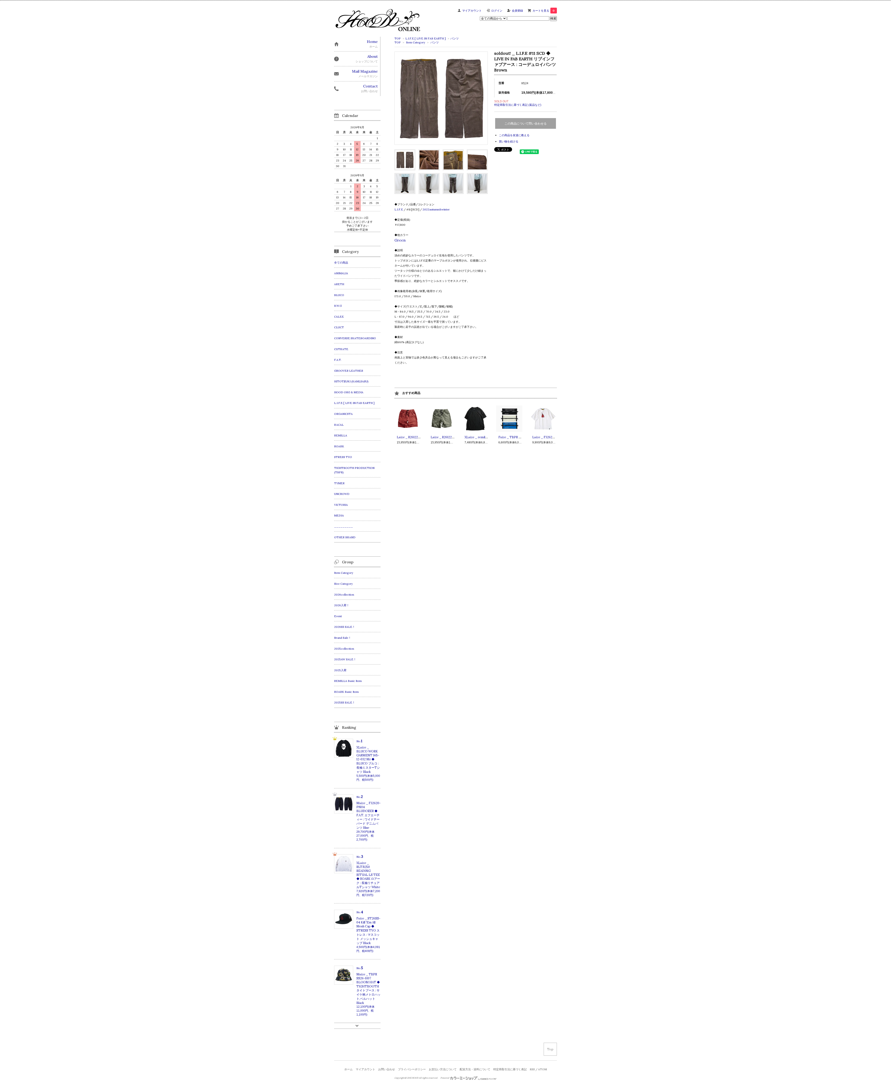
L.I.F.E (398, 209)
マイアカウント (472, 10)
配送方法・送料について (475, 1069)
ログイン (496, 10)
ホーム (348, 1069)
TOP (397, 38)
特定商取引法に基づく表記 (510, 1069)
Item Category (415, 42)
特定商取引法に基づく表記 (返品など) (517, 104)
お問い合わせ (386, 1069)
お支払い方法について (443, 1069)
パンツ (454, 38)
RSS (532, 1069)
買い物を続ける (508, 141)
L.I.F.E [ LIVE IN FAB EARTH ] (425, 38)
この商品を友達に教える (514, 135)
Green (400, 240)
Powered (445, 1078)
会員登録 (517, 10)
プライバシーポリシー (412, 1069)
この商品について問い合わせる (525, 123)
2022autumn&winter (436, 209)
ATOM (542, 1069)
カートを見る (544, 10)
